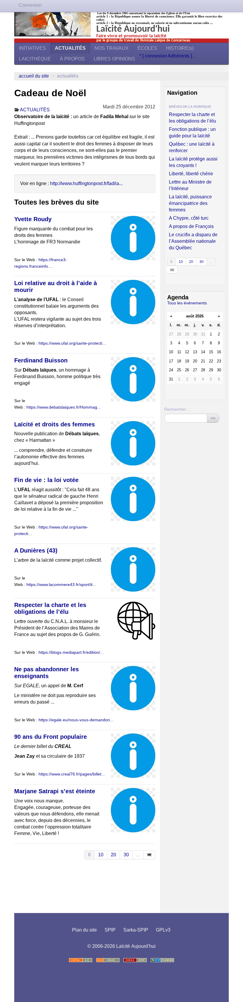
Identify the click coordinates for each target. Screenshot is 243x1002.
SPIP (110, 929)
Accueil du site (34, 75)
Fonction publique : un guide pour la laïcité (192, 132)
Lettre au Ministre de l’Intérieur (190, 185)
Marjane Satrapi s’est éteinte (54, 791)
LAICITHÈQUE (35, 58)
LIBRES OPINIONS (114, 58)
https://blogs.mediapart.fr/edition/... (71, 652)
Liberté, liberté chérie (191, 173)
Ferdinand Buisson (41, 360)
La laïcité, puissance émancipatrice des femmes (190, 203)
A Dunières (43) (35, 550)
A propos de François (191, 226)
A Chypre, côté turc (189, 218)
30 (126, 854)
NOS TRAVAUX (112, 48)
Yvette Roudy (33, 219)
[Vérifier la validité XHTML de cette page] (80, 960)
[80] (149, 854)
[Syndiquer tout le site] (108, 960)
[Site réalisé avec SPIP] (162, 960)
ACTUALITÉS (70, 48)
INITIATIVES (32, 48)
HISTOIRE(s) (180, 48)
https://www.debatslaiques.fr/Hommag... (63, 407)
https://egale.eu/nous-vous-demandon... (76, 720)
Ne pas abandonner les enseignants (46, 672)
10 (100, 854)
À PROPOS (72, 58)
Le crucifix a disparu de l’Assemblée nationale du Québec (193, 241)
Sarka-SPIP (135, 929)
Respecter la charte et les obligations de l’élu (50, 608)
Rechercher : (176, 409)
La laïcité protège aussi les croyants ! (193, 162)
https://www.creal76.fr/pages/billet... (72, 774)
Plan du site (84, 929)
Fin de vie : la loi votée (46, 480)
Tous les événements (187, 303)
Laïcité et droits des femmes (54, 424)
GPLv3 (163, 929)
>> (213, 418)
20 (113, 854)
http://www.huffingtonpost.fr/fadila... (86, 183)
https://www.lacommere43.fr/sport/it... (61, 584)
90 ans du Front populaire (50, 736)
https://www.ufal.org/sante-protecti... (72, 343)
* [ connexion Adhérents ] (166, 55)
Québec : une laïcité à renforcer (192, 147)
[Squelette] (135, 960)
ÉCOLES (147, 48)
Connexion (30, 5)
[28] (172, 269)
